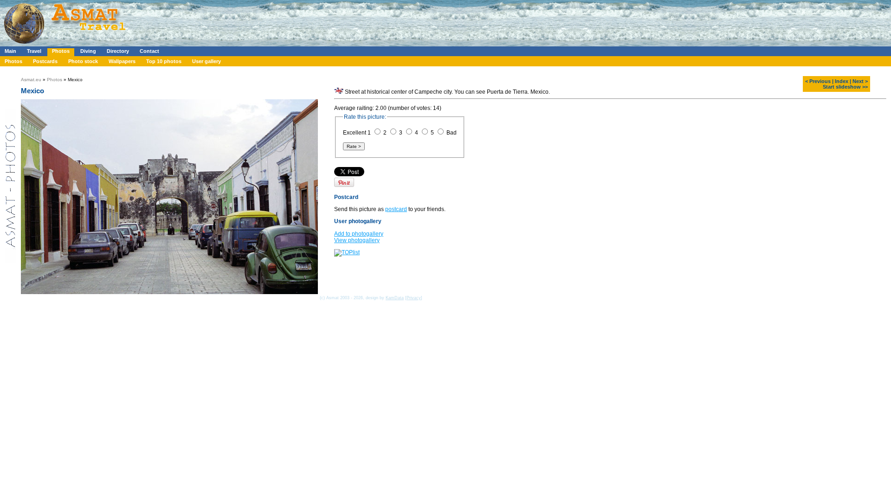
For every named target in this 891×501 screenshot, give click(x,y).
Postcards (45, 61)
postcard (396, 209)
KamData (395, 297)
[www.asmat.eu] (66, 44)
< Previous (818, 81)
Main (10, 51)
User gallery (206, 61)
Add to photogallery (358, 234)
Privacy (414, 297)
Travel (34, 51)
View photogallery (357, 240)
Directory (118, 51)
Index (841, 81)
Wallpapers (122, 61)
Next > (860, 81)
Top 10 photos (163, 61)
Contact (149, 51)
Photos (61, 51)
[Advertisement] (278, 21)
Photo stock (83, 61)
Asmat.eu (31, 79)
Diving (88, 51)
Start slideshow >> (845, 87)
